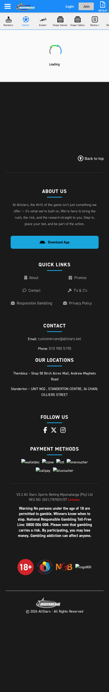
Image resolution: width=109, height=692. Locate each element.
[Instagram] (63, 430)
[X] (54, 430)
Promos (80, 277)
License (73, 499)
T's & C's (80, 290)
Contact (34, 290)
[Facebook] (45, 430)
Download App (58, 242)
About (34, 277)
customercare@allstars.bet (59, 338)
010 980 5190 (60, 348)
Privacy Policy (80, 303)
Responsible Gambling (34, 303)
